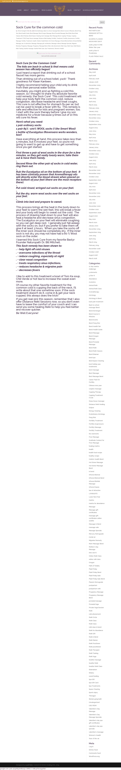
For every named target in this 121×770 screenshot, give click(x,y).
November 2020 (95, 206)
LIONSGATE (93, 493)
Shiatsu (91, 673)
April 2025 (92, 101)
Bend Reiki (69, 33)
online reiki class (95, 559)
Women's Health (59, 48)
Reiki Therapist (94, 650)
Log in (91, 746)
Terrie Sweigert (22, 31)
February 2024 (94, 144)
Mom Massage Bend (96, 544)
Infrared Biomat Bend (66, 41)
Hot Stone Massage (54, 41)
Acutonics (92, 282)
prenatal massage (95, 601)
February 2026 (94, 79)
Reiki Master (77, 46)
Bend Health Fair (95, 326)
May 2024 (92, 134)
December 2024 (95, 115)
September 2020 (95, 213)
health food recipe (95, 452)
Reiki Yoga (92, 656)
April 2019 (92, 239)
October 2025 (94, 88)
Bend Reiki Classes (95, 351)
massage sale (94, 527)
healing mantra (94, 446)
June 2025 (92, 98)
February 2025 (94, 108)
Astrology (92, 295)
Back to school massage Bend (52, 31)
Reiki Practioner (94, 643)
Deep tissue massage (32, 38)
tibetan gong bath (95, 699)
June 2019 (92, 235)
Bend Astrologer (95, 311)
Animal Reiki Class (95, 289)
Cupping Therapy (66, 36)
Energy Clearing (94, 411)
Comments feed (95, 753)
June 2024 (92, 131)
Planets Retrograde (96, 582)
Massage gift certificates (44, 43)
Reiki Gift (92, 633)
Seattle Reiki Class (39, 48)
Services (34, 10)
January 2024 (93, 147)
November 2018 (94, 248)
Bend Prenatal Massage (58, 33)
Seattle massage (28, 48)
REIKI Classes (47, 10)
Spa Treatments (49, 48)
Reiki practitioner (95, 647)
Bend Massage (34, 33)
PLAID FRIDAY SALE (96, 56)
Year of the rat (94, 738)
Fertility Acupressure (69, 38)
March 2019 (93, 242)
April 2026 (92, 75)
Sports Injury (93, 692)
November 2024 (95, 118)
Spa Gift (92, 679)
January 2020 (93, 226)
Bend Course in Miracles (67, 31)
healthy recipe (94, 456)
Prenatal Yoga (94, 604)
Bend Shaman (25, 36)
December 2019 (94, 229)
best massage (45, 36)
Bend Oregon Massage (45, 33)
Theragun (92, 696)
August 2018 (93, 255)
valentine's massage (96, 732)
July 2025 (92, 95)
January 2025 (93, 111)
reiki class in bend (95, 627)
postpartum (93, 585)
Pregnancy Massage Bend (40, 46)
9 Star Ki (92, 275)
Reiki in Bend (93, 637)
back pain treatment (96, 302)
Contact (77, 10)
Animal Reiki (93, 285)
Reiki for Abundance (96, 630)
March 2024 (93, 141)
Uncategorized (94, 702)
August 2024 (93, 128)
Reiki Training (19, 48)
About (26, 10)
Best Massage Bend (55, 36)
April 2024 (92, 137)
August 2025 (93, 92)
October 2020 (94, 209)
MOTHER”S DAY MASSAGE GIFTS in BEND (95, 33)
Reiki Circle (93, 617)
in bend (91, 471)
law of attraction (26, 43)
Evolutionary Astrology (97, 414)
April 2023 (92, 164)
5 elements (93, 272)
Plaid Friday (93, 569)
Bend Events (93, 320)
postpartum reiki (95, 589)
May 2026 (92, 72)
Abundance (93, 279)
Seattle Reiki (93, 663)
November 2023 (94, 150)
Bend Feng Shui (94, 323)
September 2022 (95, 180)
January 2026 (93, 82)
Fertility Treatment (27, 41)
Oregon (91, 562)
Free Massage (94, 437)
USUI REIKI (93, 705)
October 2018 (94, 252)
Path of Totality (94, 566)
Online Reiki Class (95, 556)
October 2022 (94, 177)
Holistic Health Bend (42, 41)
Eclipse (91, 407)
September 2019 (95, 232)
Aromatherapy (39, 31)
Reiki (49, 46)
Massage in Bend (56, 43)
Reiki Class (64, 46)
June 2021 (92, 203)
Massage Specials (66, 43)
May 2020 (92, 219)
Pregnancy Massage (26, 46)
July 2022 (92, 186)
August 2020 (93, 216)
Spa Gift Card (93, 683)
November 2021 (94, 196)
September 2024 (95, 124)
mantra (91, 500)
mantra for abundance (97, 503)
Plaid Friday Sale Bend (97, 579)
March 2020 (93, 222)
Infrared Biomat (94, 475)
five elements (94, 434)
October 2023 (94, 154)
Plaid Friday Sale (95, 575)
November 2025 (94, 85)
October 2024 (94, 121)
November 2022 (94, 173)
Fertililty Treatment (57, 38)
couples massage (95, 389)
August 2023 (93, 157)
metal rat (92, 537)
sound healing (94, 676)
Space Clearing (94, 689)
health (34, 41)
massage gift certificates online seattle (95, 518)
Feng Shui (92, 417)
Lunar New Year (94, 497)
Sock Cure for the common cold (39, 27)
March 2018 (93, 258)
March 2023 (93, 167)
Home (19, 10)
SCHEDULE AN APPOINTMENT (93, 10)
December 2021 (94, 193)
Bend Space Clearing (35, 36)
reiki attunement (55, 46)
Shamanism (93, 669)
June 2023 (92, 160)
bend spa (92, 357)
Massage (34, 43)
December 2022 (94, 170)
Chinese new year (95, 385)
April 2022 (92, 190)
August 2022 (93, 183)
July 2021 (92, 199)
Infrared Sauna (94, 487)
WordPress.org (94, 756)
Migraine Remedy (95, 540)
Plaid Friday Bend (95, 572)
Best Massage (94, 373)
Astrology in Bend (95, 298)
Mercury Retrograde (96, 534)
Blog (70, 10)
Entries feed (93, 750)
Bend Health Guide (24, 33)
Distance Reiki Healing (45, 38)
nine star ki (92, 553)
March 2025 (93, 105)
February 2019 (94, 245)
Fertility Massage (95, 427)
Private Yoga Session (96, 607)
